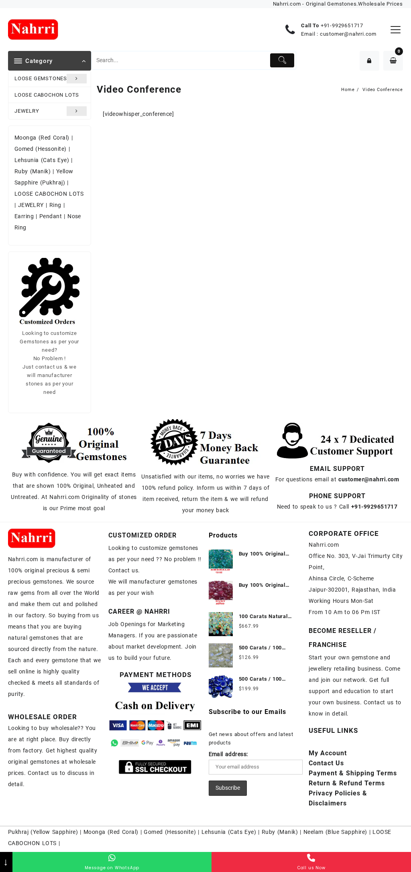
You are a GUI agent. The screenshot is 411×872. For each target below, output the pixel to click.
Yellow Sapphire (54, 832)
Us (326, 763)
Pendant (50, 216)
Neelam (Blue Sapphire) (335, 832)
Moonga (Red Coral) (41, 137)
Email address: (228, 754)
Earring (24, 216)
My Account (328, 753)
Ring (55, 205)
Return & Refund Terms (347, 783)
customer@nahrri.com (348, 34)
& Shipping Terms (353, 773)
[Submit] (282, 60)
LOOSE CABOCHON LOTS (46, 95)
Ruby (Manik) (32, 171)
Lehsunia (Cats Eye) (41, 160)
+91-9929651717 (342, 25)
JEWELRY (26, 111)
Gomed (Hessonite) (40, 149)
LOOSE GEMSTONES (40, 78)
